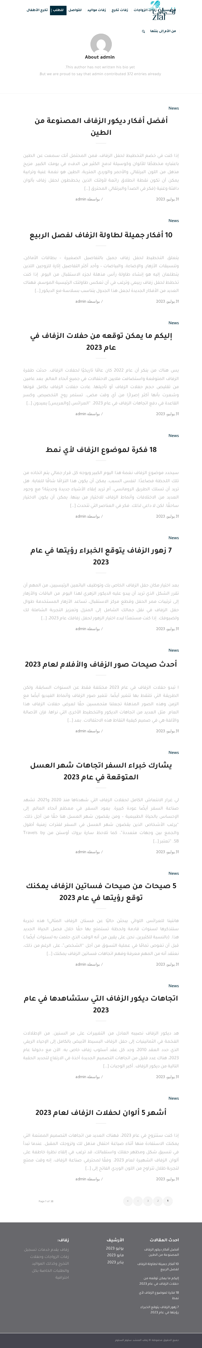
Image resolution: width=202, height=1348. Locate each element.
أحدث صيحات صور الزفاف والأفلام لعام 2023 (101, 666)
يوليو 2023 (115, 1249)
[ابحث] (143, 31)
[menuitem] (169, 10)
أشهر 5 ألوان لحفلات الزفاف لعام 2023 (101, 1114)
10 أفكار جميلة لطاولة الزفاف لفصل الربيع (101, 236)
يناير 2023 (115, 1263)
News (174, 108)
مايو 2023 (115, 1256)
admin (80, 199)
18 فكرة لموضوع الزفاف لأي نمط (101, 451)
